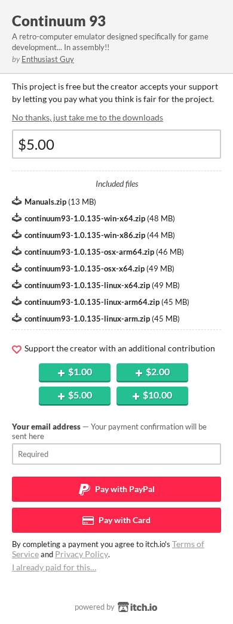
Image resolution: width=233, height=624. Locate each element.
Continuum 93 (59, 20)
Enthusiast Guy (48, 59)
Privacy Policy (81, 554)
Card (124, 520)
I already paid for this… (54, 567)
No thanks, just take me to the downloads (87, 117)
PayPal (124, 489)
